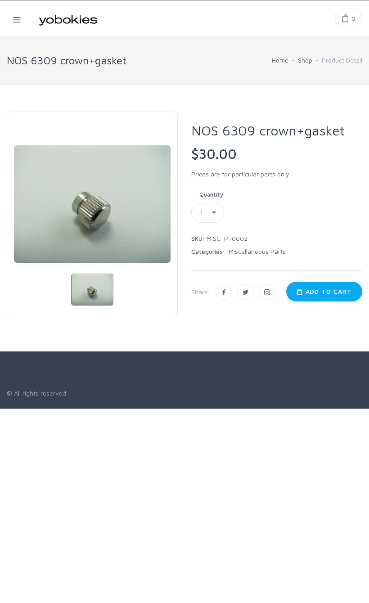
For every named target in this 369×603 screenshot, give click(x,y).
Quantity (211, 194)
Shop (305, 60)
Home (280, 60)
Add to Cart (327, 291)
